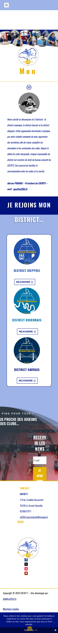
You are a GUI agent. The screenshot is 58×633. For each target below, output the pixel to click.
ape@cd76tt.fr (20, 189)
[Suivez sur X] (26, 564)
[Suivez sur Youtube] (26, 573)
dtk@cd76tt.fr (10, 599)
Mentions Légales (11, 609)
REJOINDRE (23, 282)
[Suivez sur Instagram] (26, 569)
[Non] (54, 622)
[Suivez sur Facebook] (26, 559)
